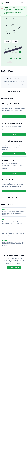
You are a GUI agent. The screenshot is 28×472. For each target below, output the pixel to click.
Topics (7, 9)
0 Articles (7, 41)
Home (2, 9)
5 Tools (15, 41)
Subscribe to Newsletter (14, 267)
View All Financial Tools (14, 197)
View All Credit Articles (14, 91)
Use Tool (14, 116)
